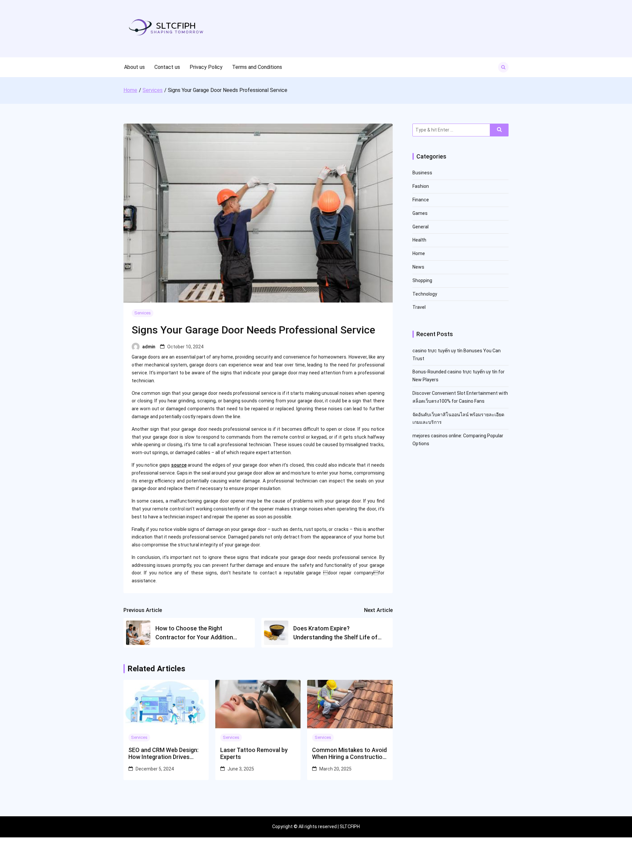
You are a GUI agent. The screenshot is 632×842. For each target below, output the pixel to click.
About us (134, 67)
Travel (419, 307)
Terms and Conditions (257, 67)
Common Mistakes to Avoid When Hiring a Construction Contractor (349, 753)
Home (418, 253)
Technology (424, 294)
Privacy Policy (206, 67)
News (418, 267)
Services (142, 312)
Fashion (420, 186)
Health (419, 240)
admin (148, 346)
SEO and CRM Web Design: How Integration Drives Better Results (163, 753)
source (179, 465)
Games (420, 213)
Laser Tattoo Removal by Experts (254, 753)
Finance (420, 199)
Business (422, 172)
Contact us (167, 67)
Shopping (422, 280)
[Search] (499, 130)
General (420, 226)
